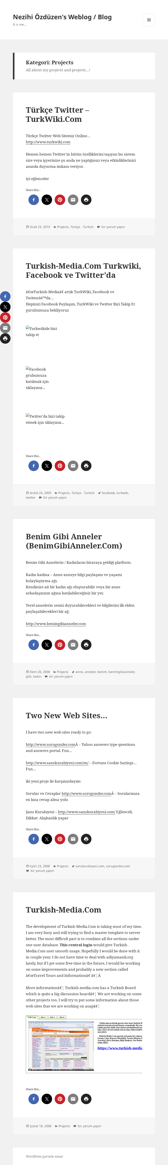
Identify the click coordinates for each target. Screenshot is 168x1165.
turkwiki (122, 493)
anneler (90, 672)
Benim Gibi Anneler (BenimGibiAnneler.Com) (74, 541)
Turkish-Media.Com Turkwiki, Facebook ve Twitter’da (83, 270)
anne (79, 672)
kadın (37, 676)
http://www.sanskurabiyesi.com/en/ (57, 762)
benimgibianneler (121, 672)
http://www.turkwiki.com (48, 141)
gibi (29, 676)
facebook (108, 493)
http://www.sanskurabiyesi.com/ (86, 811)
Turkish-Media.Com (64, 909)
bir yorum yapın (113, 227)
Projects (63, 227)
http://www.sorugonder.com (50, 744)
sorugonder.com (118, 866)
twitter (30, 497)
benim (102, 672)
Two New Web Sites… (66, 715)
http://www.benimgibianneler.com (56, 623)
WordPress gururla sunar (44, 1156)
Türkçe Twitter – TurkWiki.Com (57, 114)
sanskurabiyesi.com (89, 866)
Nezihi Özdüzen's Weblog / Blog (62, 16)
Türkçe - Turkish (82, 227)
